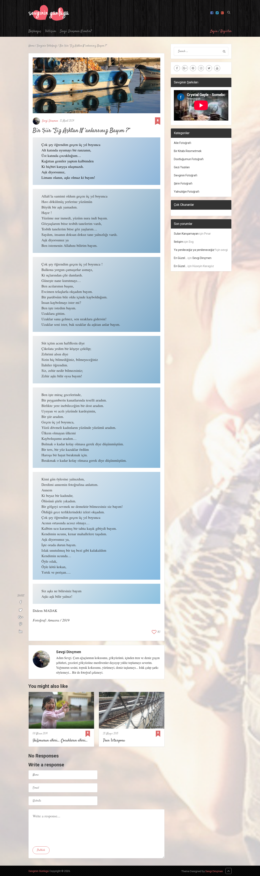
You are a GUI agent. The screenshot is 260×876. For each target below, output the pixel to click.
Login (214, 31)
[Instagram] (201, 68)
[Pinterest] (193, 68)
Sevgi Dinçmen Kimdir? (76, 31)
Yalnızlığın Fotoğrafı (186, 191)
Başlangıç (34, 31)
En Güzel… (180, 258)
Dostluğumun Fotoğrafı (189, 159)
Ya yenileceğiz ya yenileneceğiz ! (195, 249)
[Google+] (185, 68)
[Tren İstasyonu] (131, 710)
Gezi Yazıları (182, 167)
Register (226, 31)
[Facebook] (177, 68)
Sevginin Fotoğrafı (47, 46)
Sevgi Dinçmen (50, 121)
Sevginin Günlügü (38, 871)
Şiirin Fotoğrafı (183, 183)
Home (31, 46)
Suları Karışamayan (186, 233)
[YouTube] (217, 68)
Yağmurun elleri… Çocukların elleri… (60, 740)
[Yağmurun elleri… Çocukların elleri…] (61, 710)
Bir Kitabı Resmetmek (188, 151)
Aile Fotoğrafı (182, 143)
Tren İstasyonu (114, 740)
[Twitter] (209, 68)
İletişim (50, 31)
